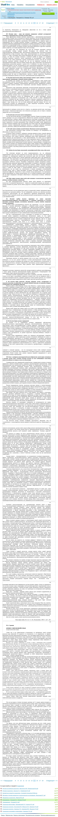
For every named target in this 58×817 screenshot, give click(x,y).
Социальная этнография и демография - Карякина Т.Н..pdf (17, 811)
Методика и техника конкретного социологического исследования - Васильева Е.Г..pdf (24, 795)
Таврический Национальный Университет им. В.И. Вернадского (21, 13)
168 (55, 797)
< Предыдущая (7, 23)
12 (26, 23)
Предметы (20, 4)
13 (29, 23)
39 (55, 811)
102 (55, 795)
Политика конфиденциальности (48, 815)
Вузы (13, 4)
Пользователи (30, 4)
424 (55, 790)
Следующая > (50, 23)
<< (1, 23)
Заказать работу (52, 4)
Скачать (48, 13)
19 (55, 809)
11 (23, 23)
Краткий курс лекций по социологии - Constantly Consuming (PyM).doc (20, 793)
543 (55, 793)
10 (21, 23)
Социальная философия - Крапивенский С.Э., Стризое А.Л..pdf (18, 804)
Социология (10, 16)
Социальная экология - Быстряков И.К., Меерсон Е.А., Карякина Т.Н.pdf (20, 806)
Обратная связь (9, 815)
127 (55, 802)
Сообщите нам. (37, 9)
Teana (12, 8)
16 (37, 23)
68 (55, 800)
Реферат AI (40, 4)
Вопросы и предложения (19, 815)
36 (55, 806)
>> (56, 23)
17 (40, 23)
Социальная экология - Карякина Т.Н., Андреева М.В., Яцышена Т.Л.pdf (20, 809)
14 (31, 23)
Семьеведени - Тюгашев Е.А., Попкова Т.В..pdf (14, 800)
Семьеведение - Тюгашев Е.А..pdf (11, 802)
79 (55, 804)
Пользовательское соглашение (33, 815)
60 (55, 788)
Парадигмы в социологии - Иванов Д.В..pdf (13, 797)
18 (42, 23)
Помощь (3, 815)
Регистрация (9, 1)
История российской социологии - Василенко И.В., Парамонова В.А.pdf (20, 788)
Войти (3, 1)
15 (34, 23)
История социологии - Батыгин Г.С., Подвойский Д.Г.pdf (16, 790)
